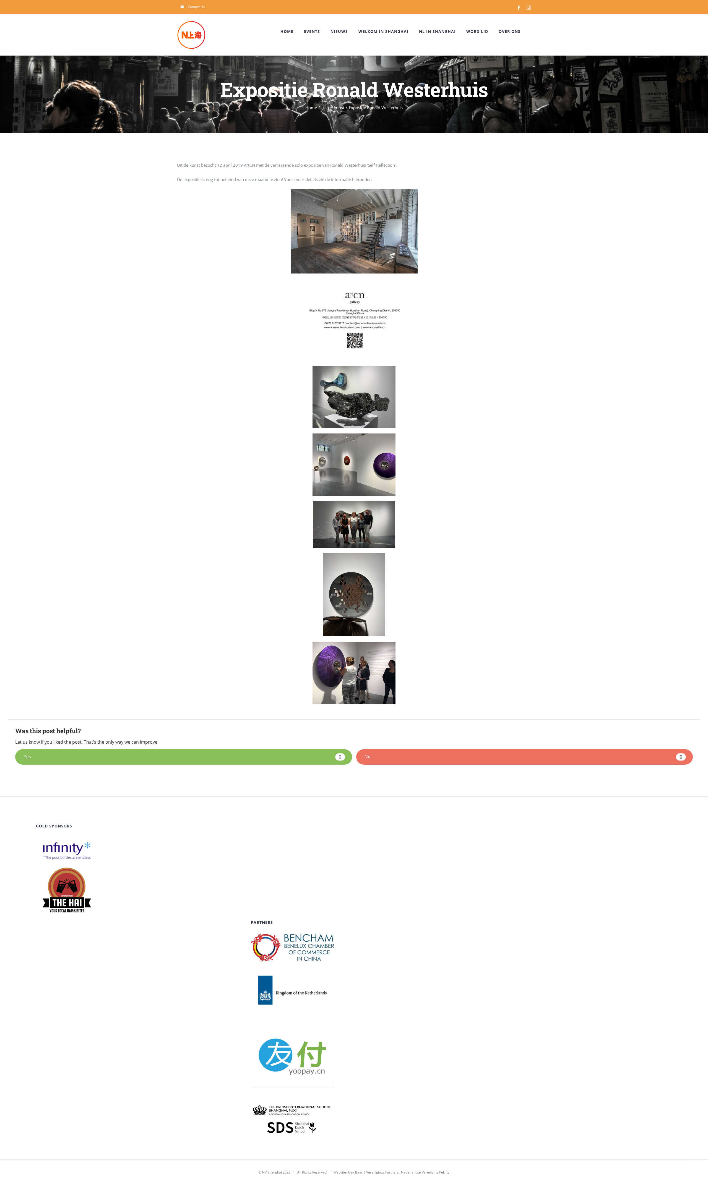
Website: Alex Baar (348, 1172)
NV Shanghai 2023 (276, 1172)
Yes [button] (182, 756)
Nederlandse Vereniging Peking (425, 1172)
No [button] (523, 756)
